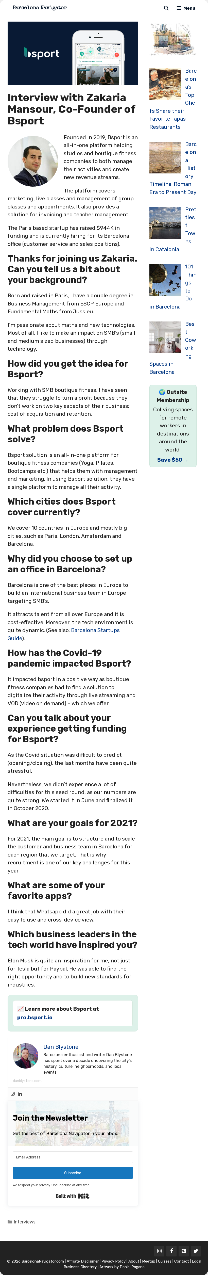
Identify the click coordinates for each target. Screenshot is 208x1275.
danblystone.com (27, 1081)
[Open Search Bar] (166, 8)
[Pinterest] (184, 1251)
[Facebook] (171, 1251)
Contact (181, 1261)
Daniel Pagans (132, 1267)
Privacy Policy (113, 1261)
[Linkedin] (20, 1094)
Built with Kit (73, 1196)
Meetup (148, 1261)
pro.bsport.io (35, 1017)
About (133, 1261)
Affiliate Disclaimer (83, 1261)
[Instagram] (12, 1094)
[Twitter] (196, 1251)
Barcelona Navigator (40, 8)
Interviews (25, 1221)
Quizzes (164, 1261)
